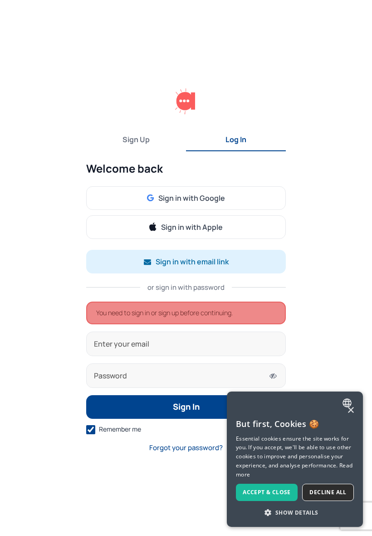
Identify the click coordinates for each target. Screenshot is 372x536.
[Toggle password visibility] (273, 375)
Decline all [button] (327, 492)
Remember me (120, 429)
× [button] (350, 410)
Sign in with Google (191, 198)
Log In (235, 139)
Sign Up (136, 139)
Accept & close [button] (267, 492)
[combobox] (348, 402)
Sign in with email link (192, 262)
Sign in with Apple (192, 227)
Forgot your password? (186, 447)
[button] (295, 512)
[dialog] (295, 459)
